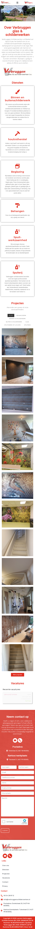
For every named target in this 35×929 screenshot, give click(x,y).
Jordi (30, 927)
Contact (5, 882)
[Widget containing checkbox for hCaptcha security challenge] (14, 821)
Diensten (5, 869)
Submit (5, 830)
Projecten (6, 874)
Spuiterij (17, 272)
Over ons (5, 865)
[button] (17, 2)
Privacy (5, 886)
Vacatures (6, 878)
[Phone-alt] (20, 740)
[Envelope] (15, 740)
